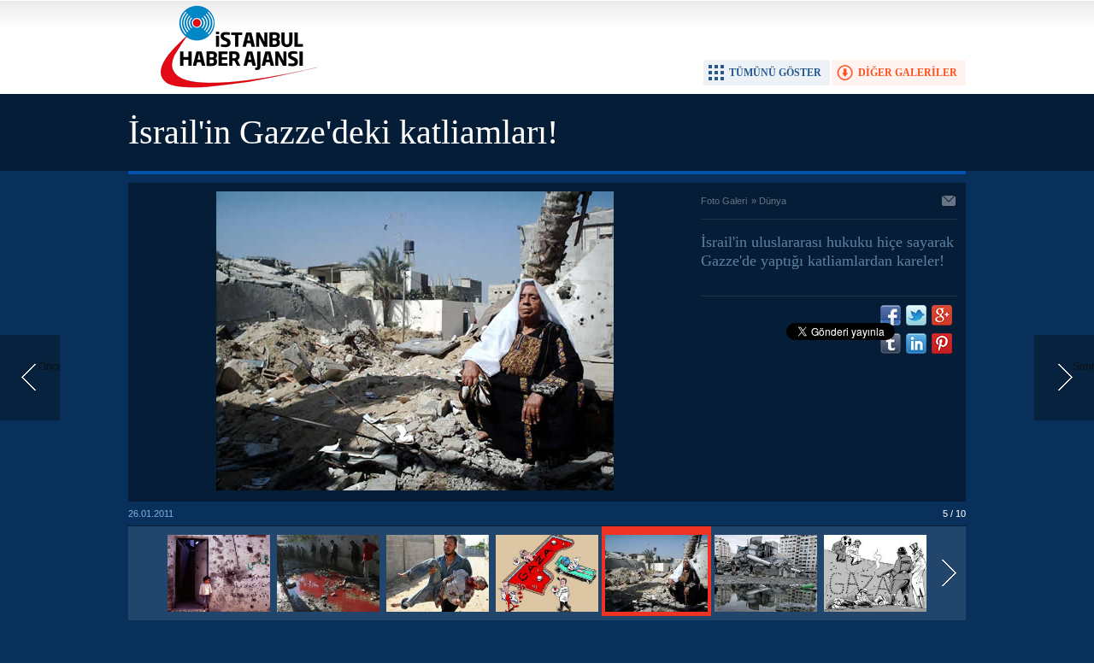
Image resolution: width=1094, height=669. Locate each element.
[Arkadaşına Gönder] (949, 202)
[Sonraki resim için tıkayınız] (415, 487)
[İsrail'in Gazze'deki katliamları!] (219, 613)
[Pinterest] (942, 343)
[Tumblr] (890, 343)
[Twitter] (916, 315)
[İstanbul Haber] (235, 86)
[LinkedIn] (916, 343)
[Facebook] (890, 315)
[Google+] (942, 315)
